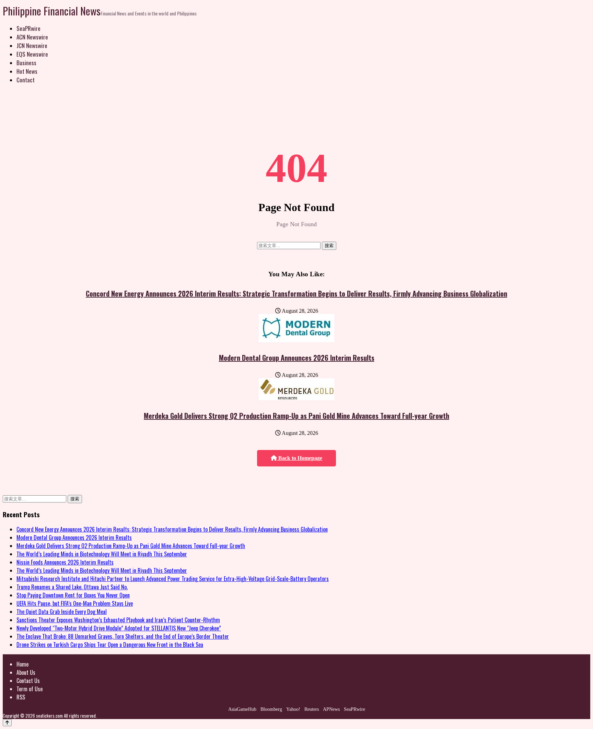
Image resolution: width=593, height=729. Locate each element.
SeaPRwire (28, 28)
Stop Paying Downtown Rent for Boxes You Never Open (73, 595)
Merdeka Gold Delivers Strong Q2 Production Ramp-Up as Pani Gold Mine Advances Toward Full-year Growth (296, 415)
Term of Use (29, 689)
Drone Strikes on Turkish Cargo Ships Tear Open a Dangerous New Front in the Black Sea (109, 644)
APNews (331, 709)
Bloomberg (271, 709)
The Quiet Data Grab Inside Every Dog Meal (61, 612)
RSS (20, 697)
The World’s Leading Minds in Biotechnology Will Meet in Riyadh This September (101, 554)
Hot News (26, 71)
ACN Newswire (32, 37)
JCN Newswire (31, 45)
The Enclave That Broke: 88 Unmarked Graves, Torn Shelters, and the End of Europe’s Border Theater (122, 636)
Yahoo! (293, 709)
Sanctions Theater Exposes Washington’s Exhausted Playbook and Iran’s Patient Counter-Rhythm (118, 620)
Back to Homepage (299, 458)
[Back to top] (7, 722)
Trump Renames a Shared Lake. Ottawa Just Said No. (72, 587)
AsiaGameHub (242, 709)
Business (26, 62)
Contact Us (28, 680)
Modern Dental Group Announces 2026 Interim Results (296, 357)
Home (22, 664)
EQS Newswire (32, 54)
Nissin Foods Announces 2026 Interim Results (65, 562)
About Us (25, 672)
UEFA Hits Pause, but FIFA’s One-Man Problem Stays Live (74, 603)
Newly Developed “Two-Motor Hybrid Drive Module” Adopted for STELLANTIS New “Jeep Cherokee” (118, 628)
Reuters (311, 709)
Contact (25, 80)
